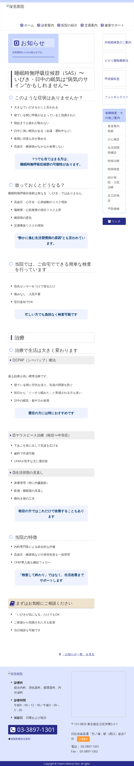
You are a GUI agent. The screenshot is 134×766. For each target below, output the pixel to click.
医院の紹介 (69, 25)
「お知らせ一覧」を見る (78, 654)
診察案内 (47, 25)
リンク (116, 221)
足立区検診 (113, 197)
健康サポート (114, 25)
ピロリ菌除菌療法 (115, 60)
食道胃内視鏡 (113, 128)
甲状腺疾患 (112, 79)
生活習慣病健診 (113, 150)
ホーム (29, 25)
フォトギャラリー (115, 97)
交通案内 (91, 25)
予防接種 (113, 209)
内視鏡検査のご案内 (115, 42)
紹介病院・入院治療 (113, 182)
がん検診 (113, 139)
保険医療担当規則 (20, 738)
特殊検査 (113, 169)
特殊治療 (113, 161)
